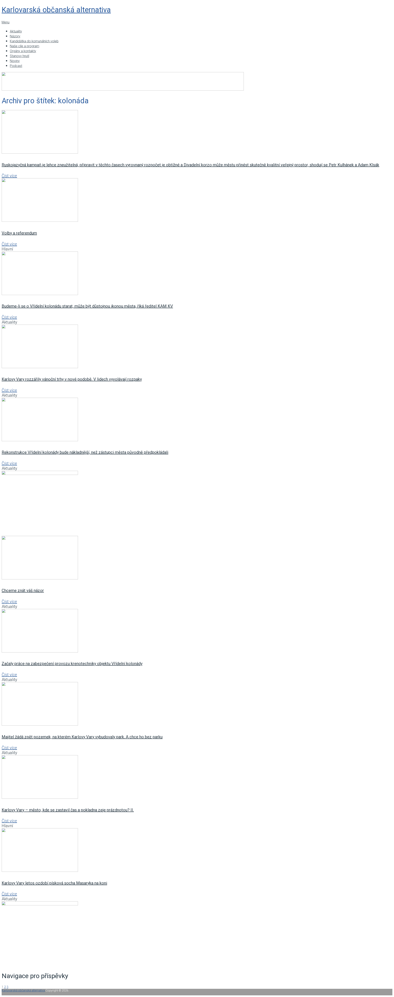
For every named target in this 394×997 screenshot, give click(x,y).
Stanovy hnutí (19, 56)
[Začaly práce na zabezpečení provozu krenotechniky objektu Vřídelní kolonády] (197, 631)
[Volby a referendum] (197, 200)
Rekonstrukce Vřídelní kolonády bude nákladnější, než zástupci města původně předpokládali (85, 452)
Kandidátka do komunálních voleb (34, 41)
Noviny (15, 61)
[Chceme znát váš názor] (197, 558)
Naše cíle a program (24, 46)
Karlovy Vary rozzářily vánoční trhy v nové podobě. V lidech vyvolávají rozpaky (72, 379)
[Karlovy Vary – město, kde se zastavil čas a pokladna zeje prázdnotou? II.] (197, 777)
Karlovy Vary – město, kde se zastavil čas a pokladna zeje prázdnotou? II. (68, 809)
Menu (5, 22)
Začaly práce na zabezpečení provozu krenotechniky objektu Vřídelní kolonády (72, 663)
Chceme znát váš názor (23, 590)
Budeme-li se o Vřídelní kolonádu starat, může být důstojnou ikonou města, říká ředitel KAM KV (87, 306)
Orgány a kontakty (23, 51)
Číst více (9, 175)
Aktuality (16, 31)
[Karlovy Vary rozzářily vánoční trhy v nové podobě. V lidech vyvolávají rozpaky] (197, 347)
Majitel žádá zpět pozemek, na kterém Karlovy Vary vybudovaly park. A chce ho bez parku (82, 736)
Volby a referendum (19, 233)
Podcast (16, 66)
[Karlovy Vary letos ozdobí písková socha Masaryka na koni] (197, 850)
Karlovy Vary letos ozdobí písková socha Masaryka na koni (54, 883)
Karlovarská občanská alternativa (56, 10)
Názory (15, 36)
